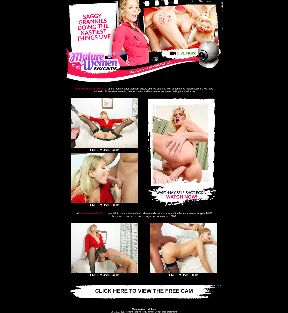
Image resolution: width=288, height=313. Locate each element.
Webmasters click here (144, 309)
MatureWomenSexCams (92, 213)
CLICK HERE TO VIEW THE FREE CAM (144, 291)
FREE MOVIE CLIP (104, 150)
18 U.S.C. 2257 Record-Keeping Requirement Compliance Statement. (144, 311)
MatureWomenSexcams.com (91, 88)
